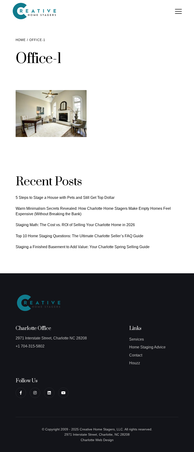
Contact (135, 355)
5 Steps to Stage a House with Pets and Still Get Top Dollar (65, 198)
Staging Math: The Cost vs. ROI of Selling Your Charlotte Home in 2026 (75, 225)
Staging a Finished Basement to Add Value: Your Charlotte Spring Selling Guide (83, 247)
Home (21, 40)
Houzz (134, 363)
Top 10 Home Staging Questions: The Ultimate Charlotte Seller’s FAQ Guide (79, 236)
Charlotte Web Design (97, 440)
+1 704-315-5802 (30, 346)
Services (136, 339)
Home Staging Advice (147, 347)
